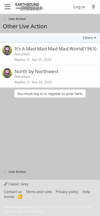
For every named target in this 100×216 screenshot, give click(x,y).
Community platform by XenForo (48, 207)
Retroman (22, 54)
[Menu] (7, 7)
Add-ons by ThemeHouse (24, 211)
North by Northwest (36, 71)
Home (9, 196)
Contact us (13, 191)
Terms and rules (39, 191)
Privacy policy (67, 191)
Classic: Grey (18, 183)
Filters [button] (88, 37)
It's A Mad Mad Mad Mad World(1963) (55, 48)
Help (86, 191)
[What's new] (93, 7)
